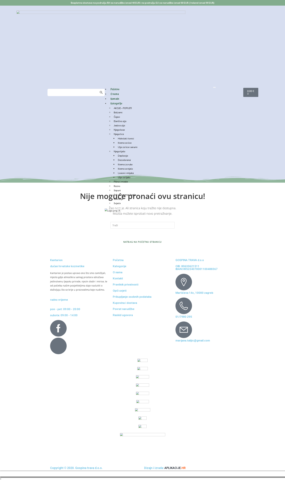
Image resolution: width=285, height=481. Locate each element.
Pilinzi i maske (121, 181)
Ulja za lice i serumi (127, 147)
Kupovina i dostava (125, 302)
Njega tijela (119, 151)
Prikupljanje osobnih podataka (132, 296)
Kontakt (115, 99)
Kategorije (116, 103)
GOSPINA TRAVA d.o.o (189, 260)
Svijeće (117, 203)
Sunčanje (118, 198)
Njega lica (119, 134)
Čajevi (117, 116)
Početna (115, 89)
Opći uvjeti (120, 290)
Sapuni (117, 190)
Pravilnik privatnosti (125, 284)
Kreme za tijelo (125, 168)
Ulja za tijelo (124, 177)
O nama (115, 94)
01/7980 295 (183, 316)
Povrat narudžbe (123, 309)
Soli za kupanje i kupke (125, 194)
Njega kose (119, 129)
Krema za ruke (125, 164)
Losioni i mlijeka (126, 173)
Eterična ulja (120, 121)
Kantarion (56, 260)
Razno (117, 186)
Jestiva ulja (119, 125)
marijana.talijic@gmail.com (192, 340)
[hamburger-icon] (214, 87)
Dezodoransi (124, 160)
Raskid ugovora (123, 315)
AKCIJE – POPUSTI (123, 108)
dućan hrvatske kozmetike (67, 266)
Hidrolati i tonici (126, 138)
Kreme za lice (124, 142)
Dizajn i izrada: (165, 468)
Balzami (118, 112)
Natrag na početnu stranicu (142, 242)
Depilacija (123, 155)
